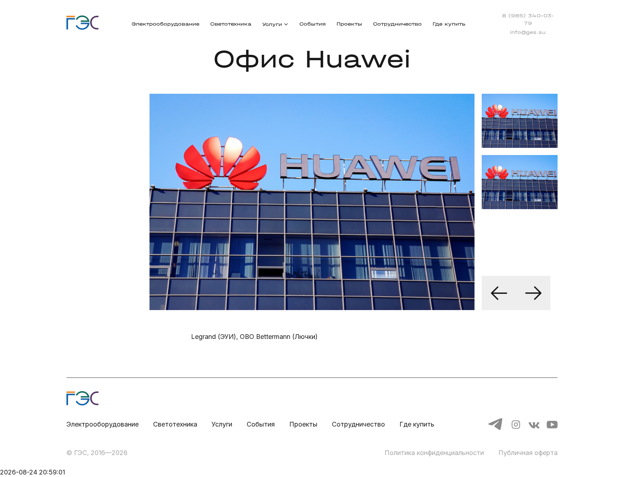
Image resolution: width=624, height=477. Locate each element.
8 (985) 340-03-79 (528, 19)
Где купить (449, 24)
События (312, 24)
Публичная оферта (528, 452)
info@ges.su (528, 32)
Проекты (349, 24)
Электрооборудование (165, 24)
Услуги (272, 24)
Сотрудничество (397, 24)
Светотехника (230, 24)
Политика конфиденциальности (434, 452)
